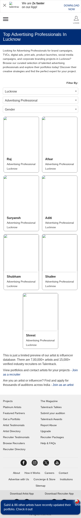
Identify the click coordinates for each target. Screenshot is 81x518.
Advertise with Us (18, 479)
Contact (63, 472)
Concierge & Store (44, 479)
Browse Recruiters (14, 443)
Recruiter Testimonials (16, 437)
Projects (8, 401)
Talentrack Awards (51, 419)
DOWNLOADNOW (71, 7)
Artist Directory (12, 431)
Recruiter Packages (52, 437)
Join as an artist (63, 384)
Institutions (66, 479)
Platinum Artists (12, 407)
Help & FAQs (48, 443)
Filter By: (72, 82)
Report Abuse (48, 425)
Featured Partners (14, 413)
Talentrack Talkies (51, 407)
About (16, 472)
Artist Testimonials (13, 425)
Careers (49, 472)
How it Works (32, 472)
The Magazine (49, 401)
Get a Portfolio (11, 419)
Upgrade (45, 431)
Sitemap (40, 485)
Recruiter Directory (14, 449)
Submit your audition (52, 413)
